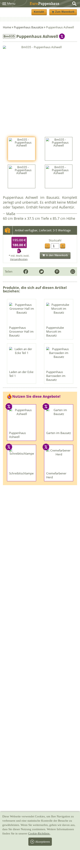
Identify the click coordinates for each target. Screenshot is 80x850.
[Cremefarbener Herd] (58, 459)
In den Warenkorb (57, 255)
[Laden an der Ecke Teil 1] (21, 357)
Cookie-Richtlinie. (39, 833)
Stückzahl (55, 240)
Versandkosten (19, 259)
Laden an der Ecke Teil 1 (21, 374)
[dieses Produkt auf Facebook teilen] (25, 271)
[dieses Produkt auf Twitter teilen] (41, 271)
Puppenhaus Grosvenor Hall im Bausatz (21, 331)
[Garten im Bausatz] (58, 418)
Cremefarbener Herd (56, 475)
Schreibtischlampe (21, 473)
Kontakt (39, 11)
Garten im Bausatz (58, 433)
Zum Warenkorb (64, 11)
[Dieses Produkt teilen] (72, 271)
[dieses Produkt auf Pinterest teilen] (57, 271)
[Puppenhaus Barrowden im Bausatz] (58, 357)
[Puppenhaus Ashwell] (21, 418)
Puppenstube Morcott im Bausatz (55, 331)
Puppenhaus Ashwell (17, 435)
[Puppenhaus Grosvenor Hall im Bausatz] (21, 313)
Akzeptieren (42, 841)
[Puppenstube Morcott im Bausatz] (58, 313)
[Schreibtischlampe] (21, 459)
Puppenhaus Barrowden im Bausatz (55, 376)
